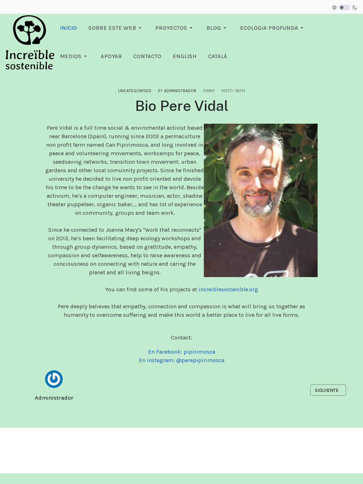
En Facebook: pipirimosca (181, 351)
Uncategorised (134, 90)
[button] (116, 28)
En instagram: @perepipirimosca (181, 360)
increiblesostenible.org (228, 289)
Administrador (54, 397)
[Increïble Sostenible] (30, 41)
